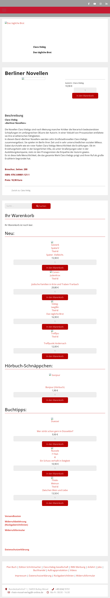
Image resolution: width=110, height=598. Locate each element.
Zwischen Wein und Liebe (55, 490)
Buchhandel (39, 570)
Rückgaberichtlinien (64, 575)
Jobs (100, 567)
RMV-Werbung (78, 567)
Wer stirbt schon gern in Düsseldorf (55, 431)
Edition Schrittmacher (30, 567)
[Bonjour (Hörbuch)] (55, 379)
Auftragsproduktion (58, 570)
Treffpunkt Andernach (55, 343)
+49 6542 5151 (62, 589)
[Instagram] (100, 3)
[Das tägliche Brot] (34, 190)
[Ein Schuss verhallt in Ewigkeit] (55, 452)
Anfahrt (91, 567)
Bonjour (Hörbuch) (55, 387)
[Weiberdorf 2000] (7, 190)
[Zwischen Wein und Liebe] (55, 482)
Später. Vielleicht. (55, 254)
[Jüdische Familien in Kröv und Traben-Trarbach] (55, 276)
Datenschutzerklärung (40, 575)
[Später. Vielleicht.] (55, 246)
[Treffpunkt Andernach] (55, 335)
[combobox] (18, 205)
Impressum (21, 575)
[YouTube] (94, 3)
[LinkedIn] (106, 3)
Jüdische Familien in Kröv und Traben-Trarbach (55, 284)
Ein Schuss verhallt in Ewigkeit (55, 460)
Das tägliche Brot (55, 313)
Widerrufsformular (85, 575)
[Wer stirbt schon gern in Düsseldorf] (55, 423)
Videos (73, 570)
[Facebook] (88, 3)
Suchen (42, 206)
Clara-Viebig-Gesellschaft (55, 567)
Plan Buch (12, 567)
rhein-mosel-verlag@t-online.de (27, 592)
